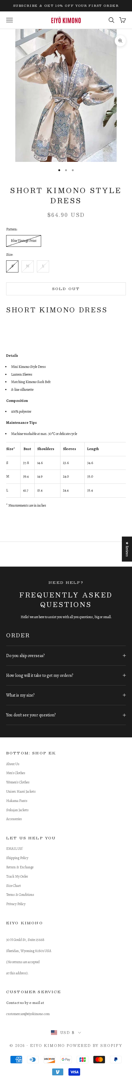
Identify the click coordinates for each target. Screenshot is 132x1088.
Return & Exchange (19, 867)
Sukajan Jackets (17, 810)
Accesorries (14, 818)
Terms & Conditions (20, 894)
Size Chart (13, 885)
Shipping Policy (17, 857)
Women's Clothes (17, 782)
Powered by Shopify (94, 1045)
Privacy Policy (15, 903)
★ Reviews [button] (127, 549)
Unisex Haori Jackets (21, 791)
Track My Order (17, 876)
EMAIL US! (14, 848)
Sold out (66, 288)
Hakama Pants (16, 800)
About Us (12, 763)
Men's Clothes (15, 772)
